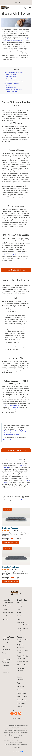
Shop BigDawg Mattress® (10, 542)
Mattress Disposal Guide (22, 641)
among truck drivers (18, 31)
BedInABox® (9, 728)
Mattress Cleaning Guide (22, 652)
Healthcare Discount (20, 669)
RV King (19, 606)
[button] (30, 7)
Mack (4, 646)
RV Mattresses (6, 606)
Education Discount (23, 665)
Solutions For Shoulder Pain (11, 83)
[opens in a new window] (12, 714)
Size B (19, 612)
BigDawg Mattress (15, 405)
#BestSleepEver (8, 431)
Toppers (4, 609)
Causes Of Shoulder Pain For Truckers (14, 72)
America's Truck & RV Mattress (22, 657)
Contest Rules (21, 700)
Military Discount (22, 662)
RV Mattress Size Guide (22, 629)
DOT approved (14, 407)
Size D (19, 619)
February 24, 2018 (7, 439)
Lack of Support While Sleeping (14, 81)
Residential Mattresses (20, 646)
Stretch (8, 85)
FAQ (18, 683)
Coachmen (5, 672)
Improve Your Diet (11, 87)
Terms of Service (22, 696)
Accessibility (21, 703)
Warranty (20, 690)
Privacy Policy (21, 693)
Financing (20, 707)
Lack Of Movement (11, 74)
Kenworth (5, 639)
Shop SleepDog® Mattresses (16, 270)
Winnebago (6, 662)
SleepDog (5, 405)
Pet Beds (5, 619)
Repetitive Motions (11, 76)
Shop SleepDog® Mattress (11, 581)
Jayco (4, 669)
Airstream (5, 665)
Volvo (4, 653)
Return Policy (21, 686)
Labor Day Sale (22, 500)
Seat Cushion (6, 616)
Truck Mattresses (7, 602)
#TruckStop (7, 433)
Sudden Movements (11, 79)
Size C (19, 616)
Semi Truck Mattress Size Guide (23, 624)
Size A (19, 609)
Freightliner (6, 650)
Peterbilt (5, 643)
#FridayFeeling (22, 431)
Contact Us (20, 680)
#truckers (12, 433)
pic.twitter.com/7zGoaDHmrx (11, 434)
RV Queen (20, 602)
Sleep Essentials (7, 612)
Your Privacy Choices (14, 751)
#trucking (14, 431)
